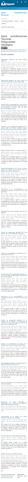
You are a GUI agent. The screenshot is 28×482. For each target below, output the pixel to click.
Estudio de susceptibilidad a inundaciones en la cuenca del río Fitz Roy (14, 253)
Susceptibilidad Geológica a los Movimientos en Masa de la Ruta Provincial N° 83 (14, 363)
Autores (17, 21)
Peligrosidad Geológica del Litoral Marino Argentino (14, 60)
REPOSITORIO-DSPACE (7, 476)
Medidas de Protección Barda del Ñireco (12, 454)
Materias (4, 23)
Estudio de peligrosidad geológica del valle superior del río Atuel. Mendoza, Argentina (14, 232)
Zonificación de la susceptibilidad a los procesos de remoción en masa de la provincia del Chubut (14, 190)
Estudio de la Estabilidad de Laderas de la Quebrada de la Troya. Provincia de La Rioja (14, 344)
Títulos (21, 21)
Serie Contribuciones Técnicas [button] (9, 8)
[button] (17, 2)
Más (2, 470)
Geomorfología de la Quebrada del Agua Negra (13, 436)
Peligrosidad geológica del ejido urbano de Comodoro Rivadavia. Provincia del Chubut (14, 81)
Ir (25, 29)
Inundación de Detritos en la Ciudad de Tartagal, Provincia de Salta (14, 383)
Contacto (3, 477)
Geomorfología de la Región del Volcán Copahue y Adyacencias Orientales (14, 417)
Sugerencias (9, 477)
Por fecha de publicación (7, 21)
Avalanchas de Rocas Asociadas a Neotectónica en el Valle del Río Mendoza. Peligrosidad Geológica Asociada (14, 403)
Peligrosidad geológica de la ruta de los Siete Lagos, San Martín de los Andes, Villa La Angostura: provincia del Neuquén (14, 169)
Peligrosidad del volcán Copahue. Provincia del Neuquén (14, 212)
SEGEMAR (4, 474)
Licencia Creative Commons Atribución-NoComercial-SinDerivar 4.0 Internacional (14, 50)
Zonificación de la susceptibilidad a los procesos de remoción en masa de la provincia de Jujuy (14, 297)
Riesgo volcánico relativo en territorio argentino (13, 150)
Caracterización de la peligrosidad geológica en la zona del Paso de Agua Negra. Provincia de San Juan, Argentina (14, 275)
